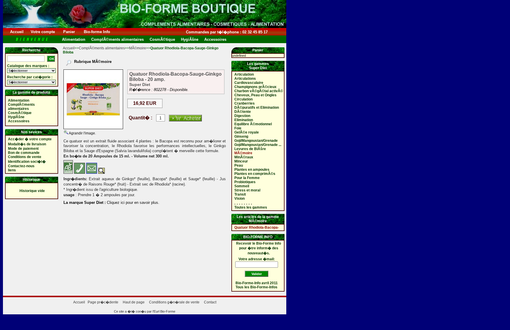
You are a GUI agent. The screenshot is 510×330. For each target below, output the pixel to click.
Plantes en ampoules (251, 170)
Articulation (244, 74)
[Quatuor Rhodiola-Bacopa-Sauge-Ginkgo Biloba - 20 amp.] (93, 99)
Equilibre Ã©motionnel (253, 124)
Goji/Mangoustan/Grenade (256, 141)
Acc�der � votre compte (30, 139)
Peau (238, 165)
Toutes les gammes (250, 207)
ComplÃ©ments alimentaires (102, 48)
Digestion (242, 116)
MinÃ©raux (243, 157)
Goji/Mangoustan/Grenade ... (257, 145)
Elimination (243, 120)
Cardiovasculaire (248, 83)
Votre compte (43, 32)
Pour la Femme (247, 178)
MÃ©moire (137, 48)
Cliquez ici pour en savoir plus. (132, 202)
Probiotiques (245, 182)
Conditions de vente (24, 157)
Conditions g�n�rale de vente (174, 302)
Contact (210, 302)
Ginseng (241, 136)
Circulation (243, 99)
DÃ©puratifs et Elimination (256, 107)
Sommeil (241, 186)
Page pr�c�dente (103, 302)
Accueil (17, 32)
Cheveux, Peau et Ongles (255, 95)
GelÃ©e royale (246, 132)
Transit (240, 194)
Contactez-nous (21, 166)
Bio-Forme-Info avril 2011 (257, 283)
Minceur (241, 161)
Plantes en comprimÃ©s (254, 174)
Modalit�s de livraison (27, 144)
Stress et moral (247, 190)
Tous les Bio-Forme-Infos (256, 287)
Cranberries (244, 103)
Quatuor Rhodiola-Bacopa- (256, 227)
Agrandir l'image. (82, 133)
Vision (239, 198)
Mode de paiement (23, 149)
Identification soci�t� (27, 162)
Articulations (245, 79)
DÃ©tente (242, 112)
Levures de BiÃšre (250, 149)
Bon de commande (24, 153)
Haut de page (134, 302)
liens (12, 170)
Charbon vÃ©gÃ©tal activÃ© (258, 91)
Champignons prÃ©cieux (255, 87)
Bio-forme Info (97, 32)
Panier (69, 32)
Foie (237, 128)
